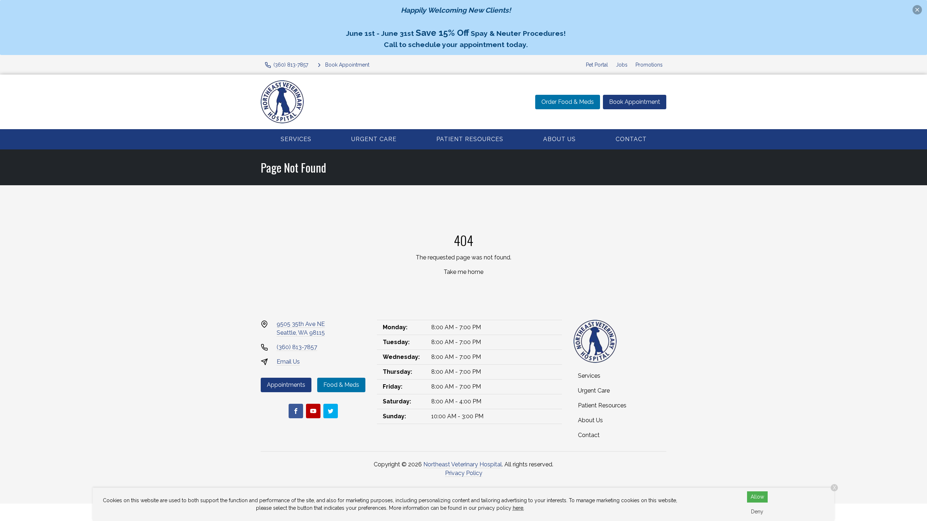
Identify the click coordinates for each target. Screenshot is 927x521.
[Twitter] (330, 411)
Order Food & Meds (567, 101)
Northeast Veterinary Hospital (462, 464)
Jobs (622, 65)
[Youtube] (313, 411)
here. (518, 508)
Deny (757, 511)
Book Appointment (634, 101)
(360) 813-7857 (297, 347)
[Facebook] (296, 411)
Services (296, 139)
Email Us (288, 361)
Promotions (649, 65)
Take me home (463, 271)
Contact (631, 139)
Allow (757, 497)
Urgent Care (374, 139)
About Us (559, 139)
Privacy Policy (463, 473)
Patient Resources (469, 139)
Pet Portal (597, 65)
